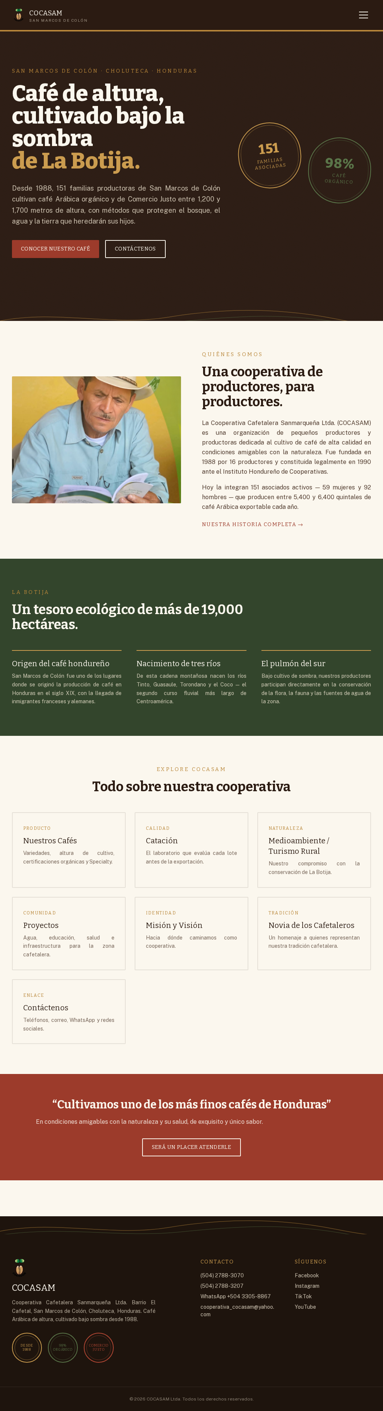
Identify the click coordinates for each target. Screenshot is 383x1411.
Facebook (307, 1275)
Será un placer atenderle (191, 1147)
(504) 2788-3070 (222, 1275)
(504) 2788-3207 (221, 1286)
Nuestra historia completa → (253, 524)
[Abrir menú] (363, 14)
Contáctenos (135, 249)
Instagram (307, 1286)
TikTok (303, 1296)
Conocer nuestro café (55, 249)
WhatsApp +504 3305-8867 (235, 1296)
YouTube (305, 1307)
